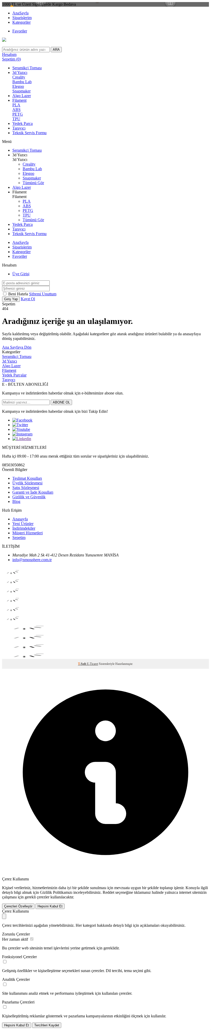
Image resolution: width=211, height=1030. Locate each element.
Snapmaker (21, 91)
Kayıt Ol (28, 299)
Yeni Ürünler (22, 523)
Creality (18, 77)
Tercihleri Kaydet (46, 1025)
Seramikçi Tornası (27, 68)
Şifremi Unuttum (42, 294)
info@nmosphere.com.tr (32, 559)
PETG (17, 114)
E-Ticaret (92, 664)
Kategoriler (21, 22)
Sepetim (18, 537)
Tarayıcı (18, 128)
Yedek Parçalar (14, 375)
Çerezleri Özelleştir (18, 906)
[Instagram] (22, 434)
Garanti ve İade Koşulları (32, 492)
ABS (16, 109)
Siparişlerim (22, 17)
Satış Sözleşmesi (25, 487)
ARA (56, 50)
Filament (19, 100)
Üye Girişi (20, 274)
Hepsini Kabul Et (50, 906)
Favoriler (19, 31)
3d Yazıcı (19, 72)
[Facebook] (22, 420)
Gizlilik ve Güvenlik (29, 497)
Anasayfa (20, 519)
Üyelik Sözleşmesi (27, 483)
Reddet (108, 892)
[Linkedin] (21, 438)
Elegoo (18, 86)
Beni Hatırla (18, 294)
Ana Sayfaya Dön (16, 347)
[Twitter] (20, 425)
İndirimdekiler (23, 528)
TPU (16, 119)
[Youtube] (21, 429)
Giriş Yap (11, 299)
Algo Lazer (21, 95)
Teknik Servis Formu (29, 133)
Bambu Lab (22, 82)
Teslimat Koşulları (27, 478)
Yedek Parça (22, 123)
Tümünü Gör (33, 183)
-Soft (82, 664)
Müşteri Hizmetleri (27, 533)
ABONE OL (61, 402)
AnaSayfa (20, 13)
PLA (16, 105)
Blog (16, 501)
